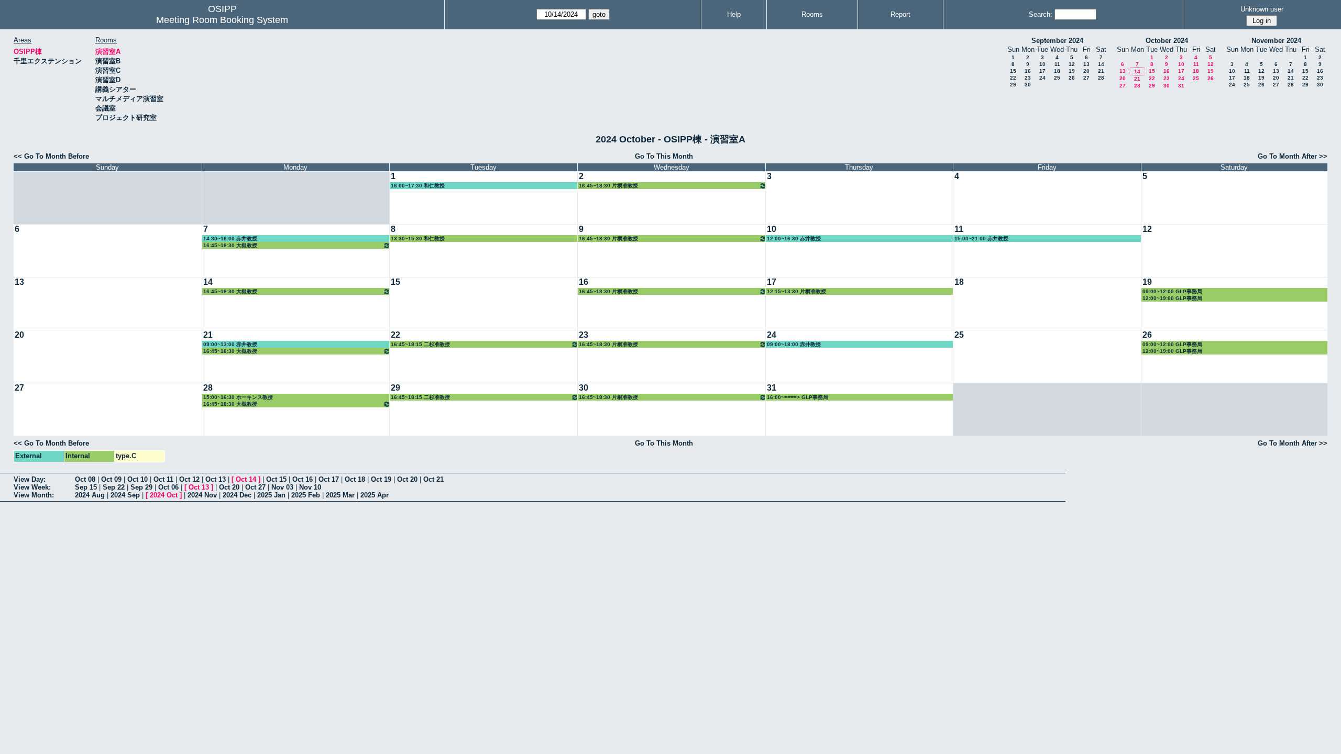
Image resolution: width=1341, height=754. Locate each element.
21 (1101, 71)
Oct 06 (168, 487)
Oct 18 (355, 479)
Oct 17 (328, 479)
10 (1042, 64)
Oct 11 (163, 479)
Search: (1040, 14)
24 (1042, 78)
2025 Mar (340, 495)
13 (1086, 64)
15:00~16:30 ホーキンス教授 (238, 397)
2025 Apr (374, 495)
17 (1042, 71)
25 (1057, 78)
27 (1086, 78)
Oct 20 (407, 479)
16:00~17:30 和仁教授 (418, 185)
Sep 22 (114, 487)
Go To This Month (664, 156)
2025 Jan (271, 495)
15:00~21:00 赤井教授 (981, 238)
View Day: (30, 479)
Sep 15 (86, 487)
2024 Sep (125, 495)
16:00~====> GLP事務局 (797, 397)
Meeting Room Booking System (222, 20)
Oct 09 (111, 479)
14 (1101, 64)
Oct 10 (137, 479)
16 (1028, 71)
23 (1028, 78)
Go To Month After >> (1292, 156)
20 (1086, 71)
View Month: (34, 495)
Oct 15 (276, 479)
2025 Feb (305, 495)
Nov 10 (310, 487)
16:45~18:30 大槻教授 (230, 245)
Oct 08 (85, 479)
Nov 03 (282, 487)
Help (734, 14)
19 (1072, 71)
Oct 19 (381, 479)
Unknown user (1261, 9)
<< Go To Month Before (51, 156)
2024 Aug (90, 495)
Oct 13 (215, 479)
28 (1101, 78)
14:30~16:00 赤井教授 (230, 238)
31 (1181, 85)
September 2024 (1057, 41)
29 (1013, 84)
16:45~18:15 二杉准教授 (420, 344)
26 (1072, 78)
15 (1013, 71)
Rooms (812, 14)
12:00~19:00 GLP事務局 (1172, 298)
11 (1057, 64)
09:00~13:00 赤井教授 (230, 344)
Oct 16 (302, 479)
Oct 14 (246, 479)
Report (900, 14)
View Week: (32, 487)
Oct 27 (255, 487)
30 (1028, 84)
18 (1057, 71)
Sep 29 (141, 487)
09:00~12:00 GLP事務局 (1172, 291)
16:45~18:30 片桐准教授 (608, 185)
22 (1013, 78)
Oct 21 (433, 479)
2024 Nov (202, 495)
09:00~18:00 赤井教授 (794, 344)
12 (1072, 64)
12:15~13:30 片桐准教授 (796, 291)
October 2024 (1167, 41)
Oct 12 (189, 479)
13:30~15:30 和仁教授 (418, 238)
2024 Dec (237, 495)
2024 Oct (164, 495)
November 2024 (1276, 41)
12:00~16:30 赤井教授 (794, 238)
